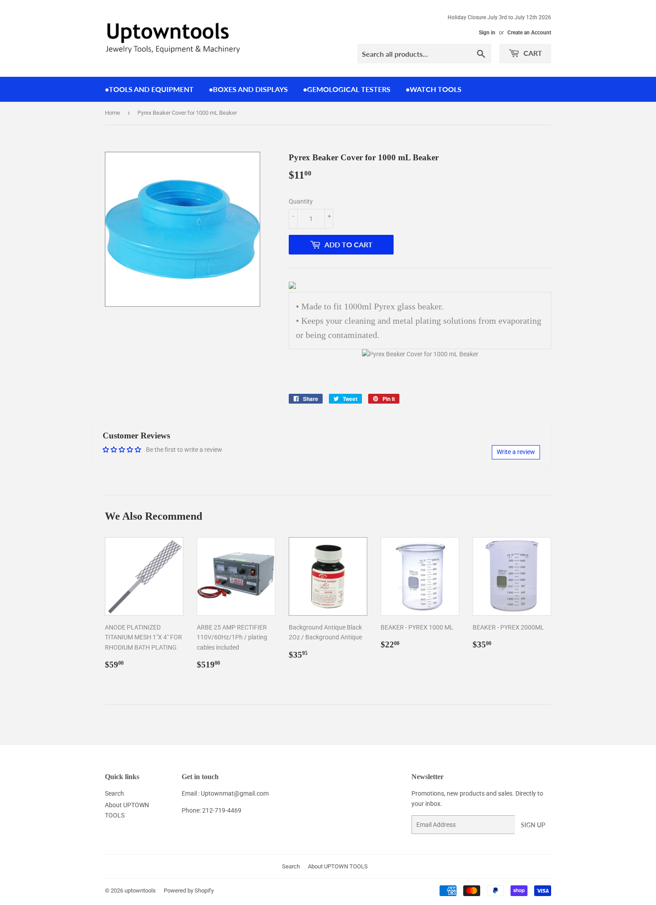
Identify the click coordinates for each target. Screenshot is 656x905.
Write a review (516, 451)
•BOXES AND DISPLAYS (248, 89)
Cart (532, 53)
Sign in (487, 32)
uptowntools (140, 890)
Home (112, 112)
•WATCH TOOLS (433, 89)
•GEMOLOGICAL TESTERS (346, 89)
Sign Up (533, 825)
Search (114, 793)
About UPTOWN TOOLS (338, 866)
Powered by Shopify (189, 890)
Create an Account (529, 32)
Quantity (301, 201)
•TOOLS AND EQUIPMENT (149, 89)
